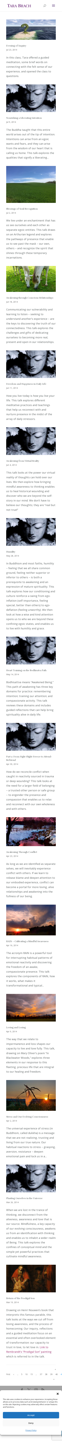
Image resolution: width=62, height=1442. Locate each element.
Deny (31, 1423)
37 (41, 1374)
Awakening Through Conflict (21, 852)
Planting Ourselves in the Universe (24, 1198)
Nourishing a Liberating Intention (24, 118)
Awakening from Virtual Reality (22, 461)
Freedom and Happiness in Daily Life (26, 384)
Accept (31, 1415)
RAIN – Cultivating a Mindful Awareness (27, 941)
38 (46, 1374)
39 (51, 1374)
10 (26, 1374)
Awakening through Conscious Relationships (29, 297)
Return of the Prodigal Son (20, 1298)
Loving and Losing (16, 1027)
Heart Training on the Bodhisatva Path (26, 670)
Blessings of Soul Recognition (22, 208)
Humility (10, 551)
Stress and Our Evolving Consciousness (27, 1116)
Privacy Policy (31, 1430)
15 (31, 1374)
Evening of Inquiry (16, 45)
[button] (57, 1393)
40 (56, 1374)
